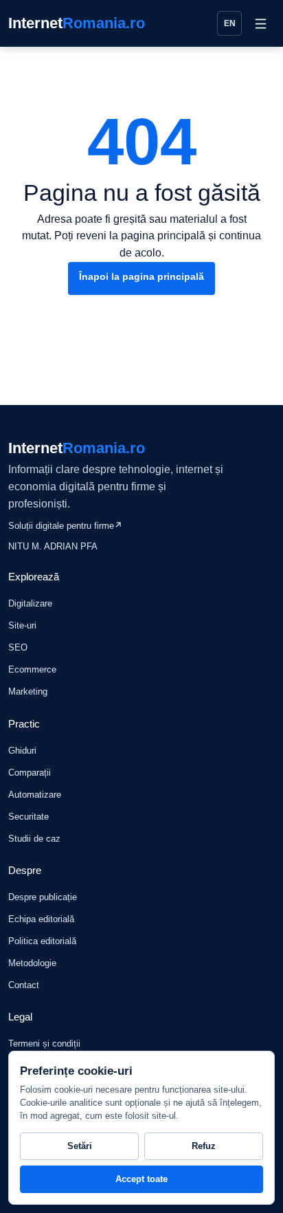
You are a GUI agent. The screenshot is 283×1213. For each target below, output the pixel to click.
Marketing (27, 691)
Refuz (204, 1146)
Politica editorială (42, 941)
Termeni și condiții (44, 1043)
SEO (17, 647)
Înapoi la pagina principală (141, 276)
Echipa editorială (41, 919)
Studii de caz (34, 838)
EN (230, 23)
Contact (23, 985)
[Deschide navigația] (260, 23)
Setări (79, 1146)
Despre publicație (42, 897)
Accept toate (141, 1179)
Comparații (29, 772)
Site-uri (22, 625)
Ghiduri (22, 750)
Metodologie (32, 963)
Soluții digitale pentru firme (65, 526)
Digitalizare (30, 603)
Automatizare (34, 794)
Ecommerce (32, 669)
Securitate (28, 816)
